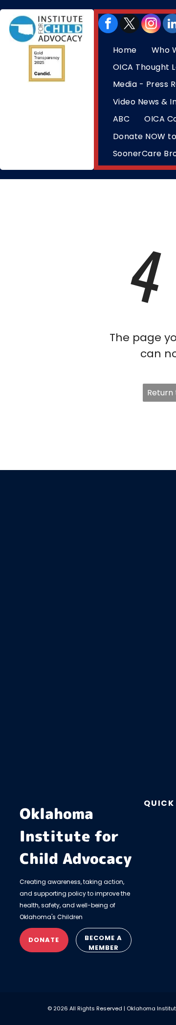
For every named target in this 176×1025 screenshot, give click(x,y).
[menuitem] (125, 50)
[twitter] (129, 23)
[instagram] (151, 23)
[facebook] (108, 23)
